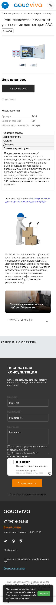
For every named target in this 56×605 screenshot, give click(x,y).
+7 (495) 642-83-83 (16, 521)
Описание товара (13, 133)
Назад (8, 31)
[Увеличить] (28, 52)
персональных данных (18, 456)
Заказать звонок (12, 527)
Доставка (8, 144)
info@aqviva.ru (11, 550)
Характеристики (12, 136)
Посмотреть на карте (14, 568)
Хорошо (44, 593)
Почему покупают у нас (16, 148)
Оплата (7, 140)
